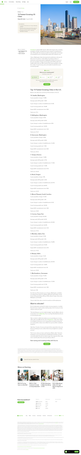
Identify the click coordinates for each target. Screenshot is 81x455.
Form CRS (25, 446)
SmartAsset (33, 49)
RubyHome (50, 319)
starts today (38, 403)
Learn (28, 1)
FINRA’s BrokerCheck (29, 446)
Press (46, 406)
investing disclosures (41, 423)
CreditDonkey (41, 313)
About (46, 401)
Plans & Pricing (18, 1)
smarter (38, 408)
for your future (39, 401)
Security (47, 403)
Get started (47, 84)
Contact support (20, 402)
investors (38, 406)
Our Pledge (24, 1)
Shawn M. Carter (21, 19)
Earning (22, 8)
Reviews (47, 408)
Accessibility (27, 449)
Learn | (20, 8)
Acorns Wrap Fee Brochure (20, 446)
